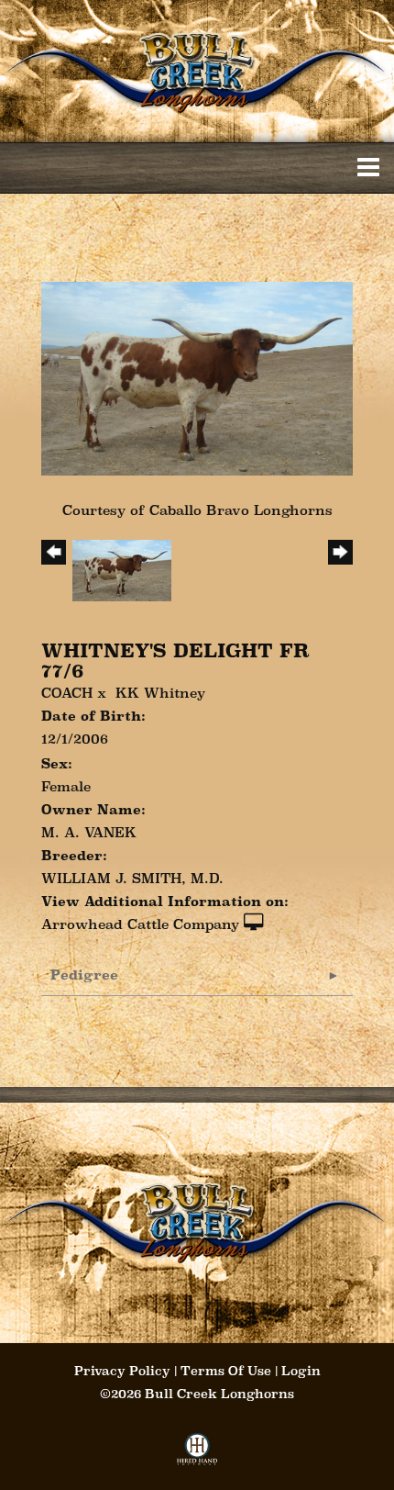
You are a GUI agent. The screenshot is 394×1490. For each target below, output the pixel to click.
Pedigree (84, 974)
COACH (67, 692)
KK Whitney (160, 692)
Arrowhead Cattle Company (140, 924)
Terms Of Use (226, 1370)
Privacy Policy (122, 1370)
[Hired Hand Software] (197, 1454)
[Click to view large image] (197, 377)
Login (301, 1370)
